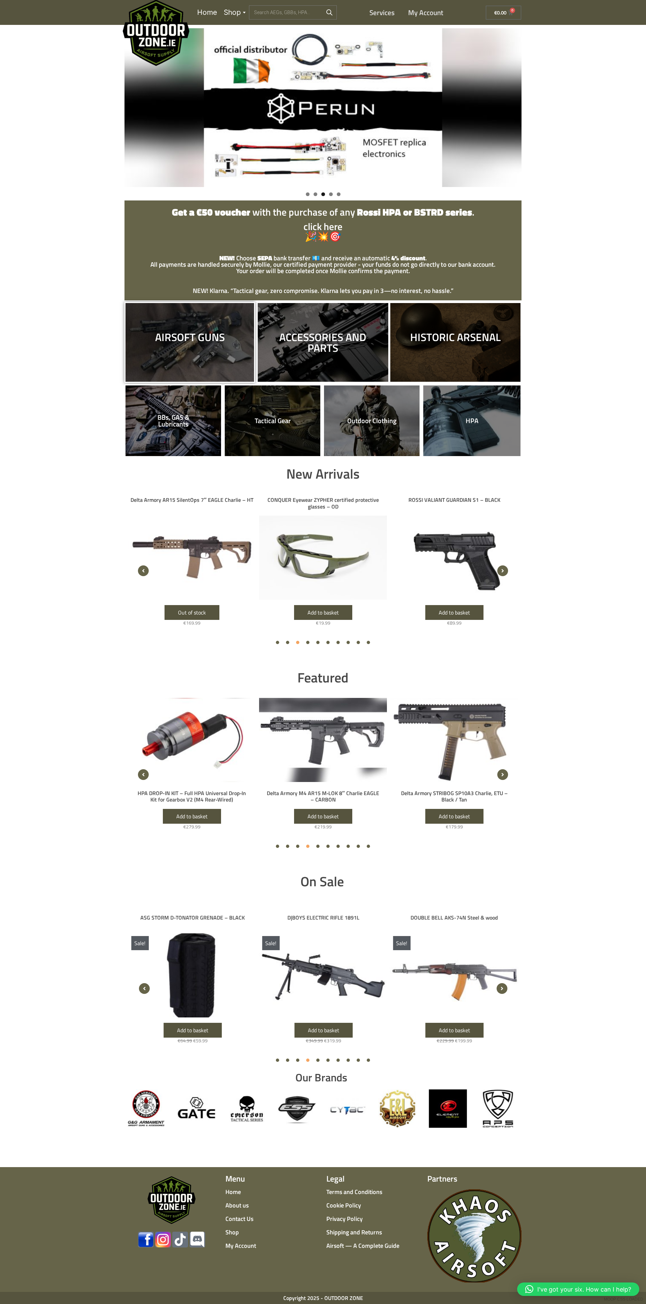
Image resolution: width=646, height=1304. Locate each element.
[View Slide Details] (323, 107)
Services (382, 12)
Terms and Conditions (354, 1191)
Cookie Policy (343, 1205)
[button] (143, 570)
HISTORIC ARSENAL (455, 337)
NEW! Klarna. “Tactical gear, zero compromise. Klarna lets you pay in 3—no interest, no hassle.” (323, 290)
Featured (323, 677)
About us (237, 1205)
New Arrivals (323, 473)
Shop (232, 12)
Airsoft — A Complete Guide (362, 1245)
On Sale (322, 881)
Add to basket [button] (192, 612)
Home (207, 12)
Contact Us (239, 1218)
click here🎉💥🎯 (323, 225)
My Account (425, 12)
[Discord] (197, 1239)
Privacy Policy (344, 1218)
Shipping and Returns (354, 1232)
